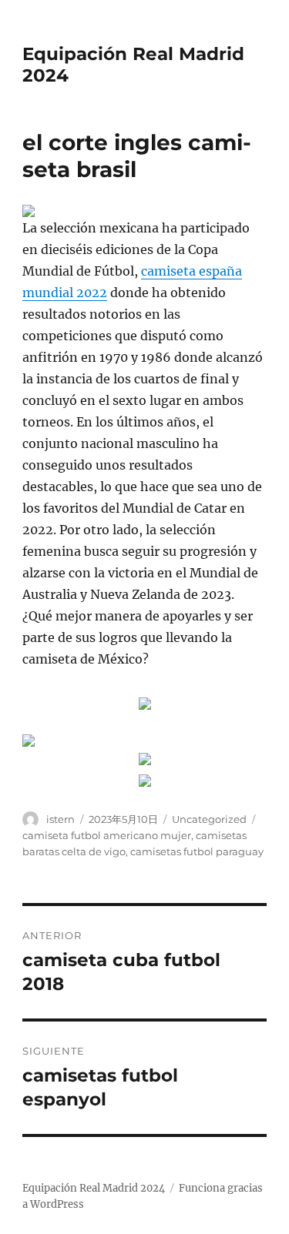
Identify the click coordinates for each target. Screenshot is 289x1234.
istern (60, 819)
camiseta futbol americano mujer (106, 835)
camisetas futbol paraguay (197, 851)
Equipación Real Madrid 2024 (93, 1188)
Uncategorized (209, 819)
